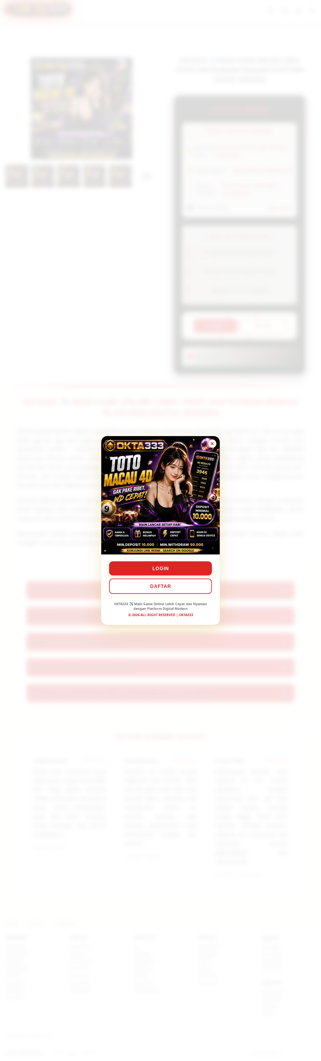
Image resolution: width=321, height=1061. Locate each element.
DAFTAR (160, 586)
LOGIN (160, 568)
